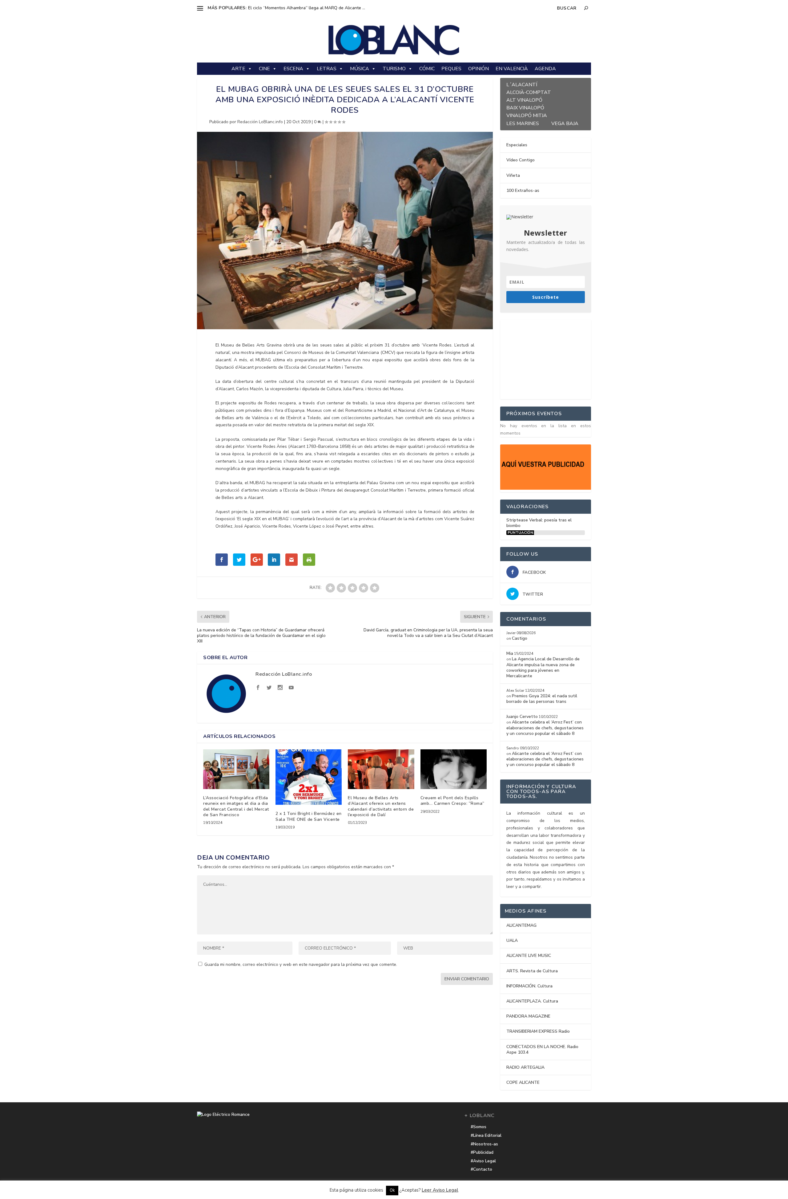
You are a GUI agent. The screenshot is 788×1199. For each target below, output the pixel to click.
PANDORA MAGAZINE (528, 1016)
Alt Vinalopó (524, 99)
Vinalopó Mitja (526, 114)
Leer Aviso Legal (440, 1190)
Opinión (478, 68)
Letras (326, 68)
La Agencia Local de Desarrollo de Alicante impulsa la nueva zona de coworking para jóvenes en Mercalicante (543, 667)
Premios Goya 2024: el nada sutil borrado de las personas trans (541, 698)
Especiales (516, 145)
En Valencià (512, 68)
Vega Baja (564, 122)
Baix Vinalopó (525, 107)
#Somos (478, 1127)
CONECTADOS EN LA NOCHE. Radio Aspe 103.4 (542, 1049)
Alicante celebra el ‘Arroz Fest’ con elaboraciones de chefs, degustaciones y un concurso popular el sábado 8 (545, 727)
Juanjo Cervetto (522, 716)
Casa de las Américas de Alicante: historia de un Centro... (304, 8)
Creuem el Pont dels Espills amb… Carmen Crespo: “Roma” (452, 800)
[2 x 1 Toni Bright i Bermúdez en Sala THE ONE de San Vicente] (308, 777)
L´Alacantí (521, 84)
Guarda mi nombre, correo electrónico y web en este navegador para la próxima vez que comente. (300, 964)
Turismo (394, 68)
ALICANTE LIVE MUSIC (528, 955)
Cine (264, 68)
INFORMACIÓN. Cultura (529, 986)
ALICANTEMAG (521, 925)
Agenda (545, 68)
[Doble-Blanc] (545, 488)
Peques (451, 68)
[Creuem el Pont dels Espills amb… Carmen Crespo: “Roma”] (453, 769)
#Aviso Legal (483, 1161)
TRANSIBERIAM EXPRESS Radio (538, 1031)
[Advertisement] (546, 358)
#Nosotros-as (484, 1144)
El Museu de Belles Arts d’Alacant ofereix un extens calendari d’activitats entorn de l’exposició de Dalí (381, 806)
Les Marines (522, 122)
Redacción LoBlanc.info (260, 122)
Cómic (427, 68)
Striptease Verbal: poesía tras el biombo (539, 523)
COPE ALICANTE (523, 1082)
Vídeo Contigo (520, 160)
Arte (238, 68)
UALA (512, 940)
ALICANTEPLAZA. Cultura (532, 1001)
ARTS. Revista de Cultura (532, 971)
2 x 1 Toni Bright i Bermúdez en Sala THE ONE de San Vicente (308, 816)
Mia (509, 653)
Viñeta (513, 175)
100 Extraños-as (522, 190)
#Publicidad (482, 1152)
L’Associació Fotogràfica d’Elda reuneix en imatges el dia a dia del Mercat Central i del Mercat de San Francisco (236, 806)
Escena (293, 68)
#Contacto (481, 1169)
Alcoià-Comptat (528, 91)
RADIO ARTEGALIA (525, 1067)
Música (359, 68)
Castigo (519, 638)
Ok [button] (392, 1190)
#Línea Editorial (486, 1135)
